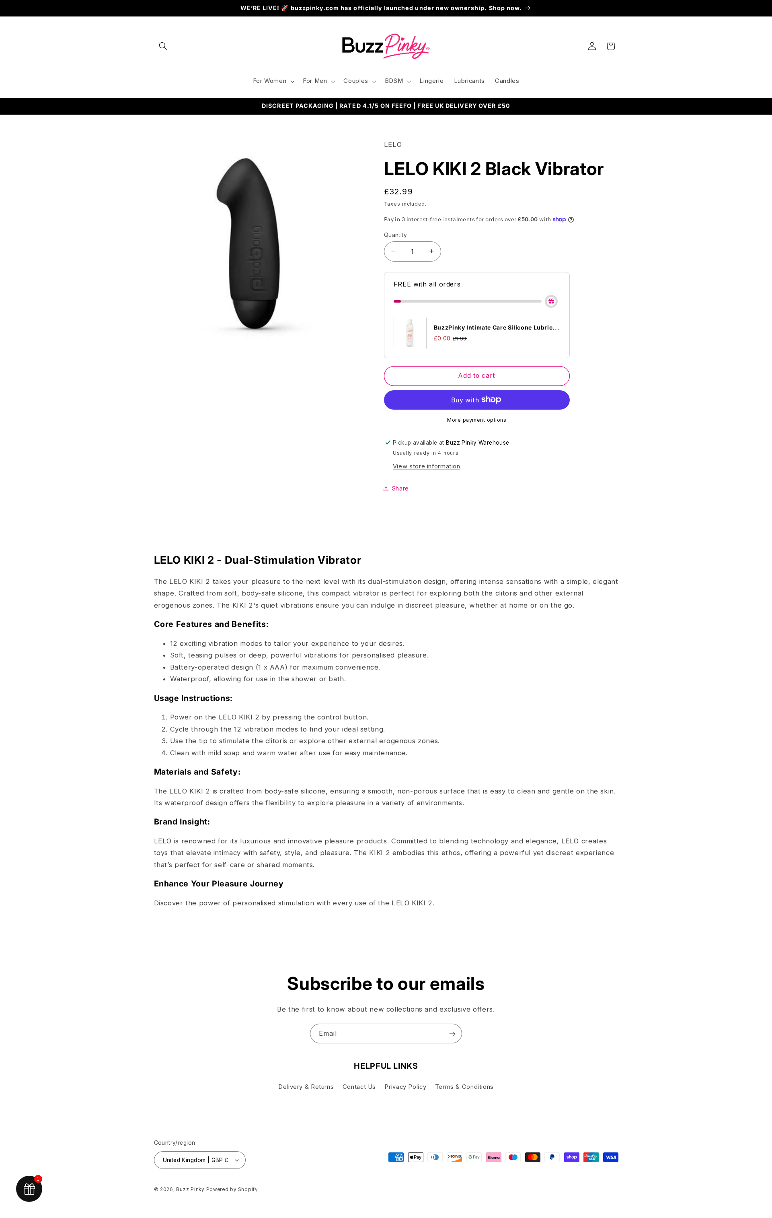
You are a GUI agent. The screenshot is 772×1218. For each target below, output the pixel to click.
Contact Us (359, 1086)
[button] (163, 46)
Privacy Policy (405, 1086)
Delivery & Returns (306, 1086)
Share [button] (400, 488)
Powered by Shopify (232, 1189)
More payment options (477, 419)
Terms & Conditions (464, 1086)
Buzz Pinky (190, 1189)
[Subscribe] (452, 1033)
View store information (426, 466)
